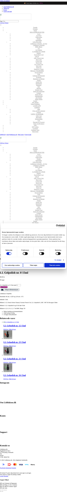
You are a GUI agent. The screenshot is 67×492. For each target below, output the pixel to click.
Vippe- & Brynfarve (38, 124)
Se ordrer (2, 422)
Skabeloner (39, 83)
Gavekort (35, 128)
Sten (39, 86)
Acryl (38, 34)
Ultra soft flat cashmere (38, 111)
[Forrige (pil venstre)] (0, 491)
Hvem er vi (3, 406)
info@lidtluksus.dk (12, 134)
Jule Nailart (39, 98)
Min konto (21, 134)
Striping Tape (38, 90)
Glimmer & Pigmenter (39, 75)
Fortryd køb (28, 134)
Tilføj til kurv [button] (12, 329)
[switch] (25, 253)
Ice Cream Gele (38, 64)
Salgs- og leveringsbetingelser (8, 409)
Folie (38, 74)
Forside (35, 27)
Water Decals (38, 94)
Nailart (39, 80)
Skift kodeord (4, 425)
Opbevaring (39, 37)
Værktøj (38, 93)
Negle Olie (39, 82)
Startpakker (39, 40)
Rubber (39, 53)
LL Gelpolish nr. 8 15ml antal (8, 285)
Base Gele (39, 59)
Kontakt (2, 412)
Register (6, 476)
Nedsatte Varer (35, 130)
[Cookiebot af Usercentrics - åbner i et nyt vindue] (57, 225)
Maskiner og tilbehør (38, 79)
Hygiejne (38, 77)
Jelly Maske (35, 102)
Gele (37, 56)
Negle (35, 30)
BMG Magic (38, 47)
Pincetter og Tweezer (39, 122)
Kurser (35, 101)
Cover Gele (39, 61)
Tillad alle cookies (54, 265)
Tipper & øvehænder (38, 91)
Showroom (35, 131)
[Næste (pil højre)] (2, 491)
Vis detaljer (58, 260)
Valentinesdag (39, 96)
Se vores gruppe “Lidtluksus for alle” (10, 439)
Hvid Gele (39, 63)
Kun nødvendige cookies (12, 265)
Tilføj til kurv (4, 287)
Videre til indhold (5, 0)
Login (1, 476)
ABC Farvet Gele (39, 58)
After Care (39, 116)
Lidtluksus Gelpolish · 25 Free (38, 43)
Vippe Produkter (35, 104)
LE (39, 48)
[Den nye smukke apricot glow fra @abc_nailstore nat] (42, 391)
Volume (39, 112)
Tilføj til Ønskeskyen (11, 289)
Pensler (39, 38)
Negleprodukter (37, 32)
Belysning (39, 117)
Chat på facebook (5, 436)
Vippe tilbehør (37, 114)
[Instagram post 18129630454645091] (8, 388)
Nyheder (35, 29)
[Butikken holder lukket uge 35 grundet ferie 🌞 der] (25, 390)
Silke (38, 109)
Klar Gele (38, 66)
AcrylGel (38, 35)
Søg (1, 21)
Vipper (37, 107)
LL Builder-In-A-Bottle (38, 51)
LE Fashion (39, 50)
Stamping (38, 85)
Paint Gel (38, 67)
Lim (39, 120)
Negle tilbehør (37, 71)
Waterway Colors (39, 69)
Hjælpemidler (38, 119)
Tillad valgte (33, 265)
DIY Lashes (35, 127)
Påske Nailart (38, 99)
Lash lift (37, 106)
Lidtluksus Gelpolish (38, 45)
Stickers (39, 88)
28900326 (3, 134)
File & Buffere (39, 72)
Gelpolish (37, 42)
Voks (35, 125)
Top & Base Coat (39, 54)
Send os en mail (4, 442)
